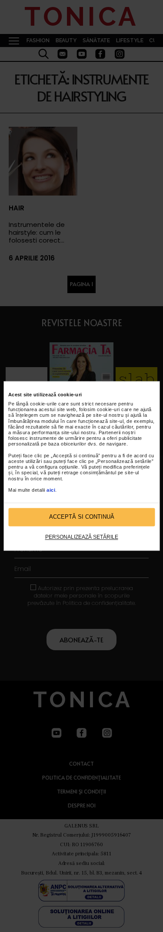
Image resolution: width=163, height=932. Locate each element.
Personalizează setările (81, 537)
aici (51, 490)
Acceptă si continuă (81, 517)
